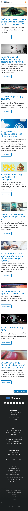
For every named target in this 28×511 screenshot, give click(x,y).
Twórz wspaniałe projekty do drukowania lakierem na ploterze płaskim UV (13, 21)
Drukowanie (14, 410)
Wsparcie (14, 466)
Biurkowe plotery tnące (14, 430)
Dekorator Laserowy (14, 441)
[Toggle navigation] (1, 2)
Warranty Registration (14, 497)
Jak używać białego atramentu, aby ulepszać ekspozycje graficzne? (13, 365)
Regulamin (14, 494)
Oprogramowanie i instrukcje (14, 477)
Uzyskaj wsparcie (14, 468)
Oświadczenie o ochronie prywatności (14, 490)
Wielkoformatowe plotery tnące (14, 432)
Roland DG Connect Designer (14, 459)
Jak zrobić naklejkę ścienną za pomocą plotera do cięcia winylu (12, 59)
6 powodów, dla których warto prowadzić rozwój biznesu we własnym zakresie (12, 257)
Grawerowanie (14, 426)
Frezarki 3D (14, 435)
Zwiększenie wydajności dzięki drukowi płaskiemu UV (13, 216)
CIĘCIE (14, 428)
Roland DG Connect (14, 455)
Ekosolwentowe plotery (14, 412)
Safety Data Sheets (14, 479)
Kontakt (14, 499)
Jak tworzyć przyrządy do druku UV (13, 97)
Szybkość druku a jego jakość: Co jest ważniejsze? (12, 177)
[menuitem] (25, 2)
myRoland (14, 472)
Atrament (14, 419)
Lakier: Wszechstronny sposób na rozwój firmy (12, 292)
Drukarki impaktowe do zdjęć (14, 443)
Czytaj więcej (6, 37)
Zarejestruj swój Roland (14, 475)
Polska (3, 503)
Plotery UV (14, 415)
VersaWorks (14, 452)
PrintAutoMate (14, 457)
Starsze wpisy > (20, 391)
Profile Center (14, 481)
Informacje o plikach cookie (14, 492)
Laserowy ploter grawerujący (14, 439)
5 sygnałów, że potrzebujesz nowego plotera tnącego (11, 134)
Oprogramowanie (14, 450)
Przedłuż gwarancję (14, 470)
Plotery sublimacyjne (14, 417)
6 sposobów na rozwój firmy (12, 328)
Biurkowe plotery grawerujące (14, 437)
